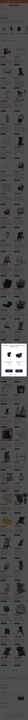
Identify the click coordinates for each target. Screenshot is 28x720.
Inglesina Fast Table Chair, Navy (19, 362)
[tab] (10, 374)
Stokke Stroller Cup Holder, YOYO (9, 362)
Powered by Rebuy (14, 377)
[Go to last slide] (4, 362)
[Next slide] (24, 362)
